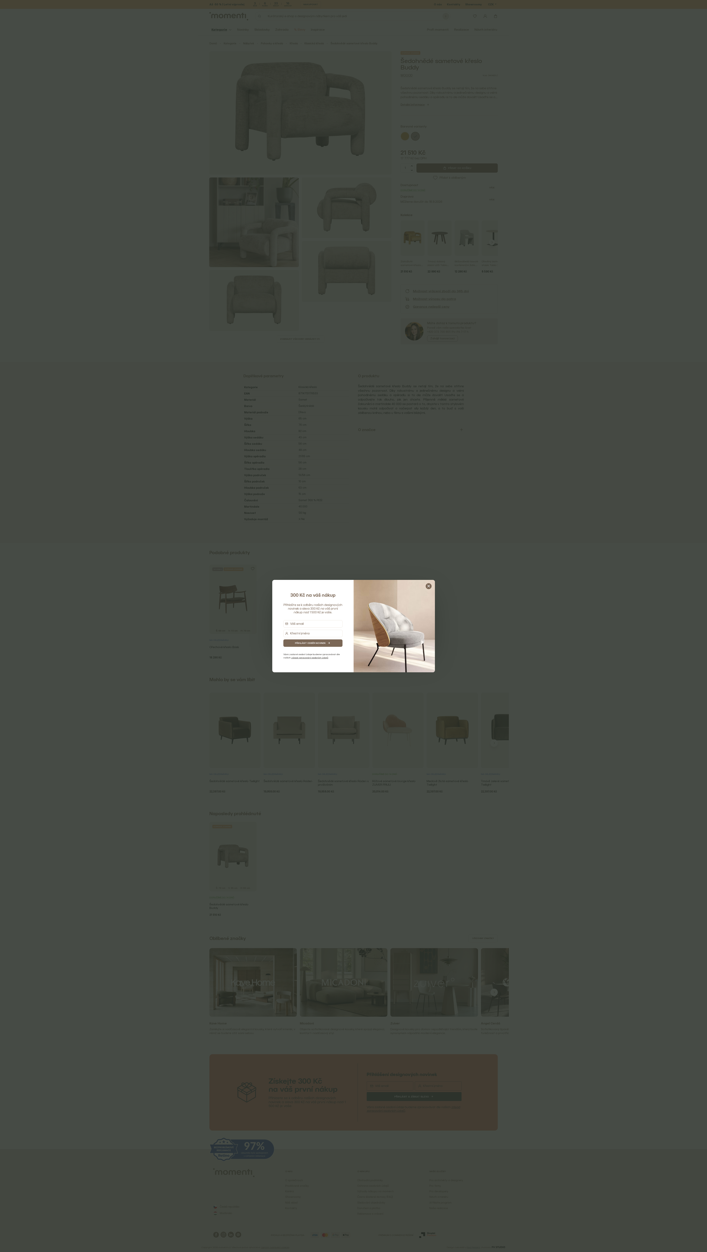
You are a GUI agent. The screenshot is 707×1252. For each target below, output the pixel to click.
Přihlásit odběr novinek (310, 643)
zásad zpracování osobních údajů (309, 657)
